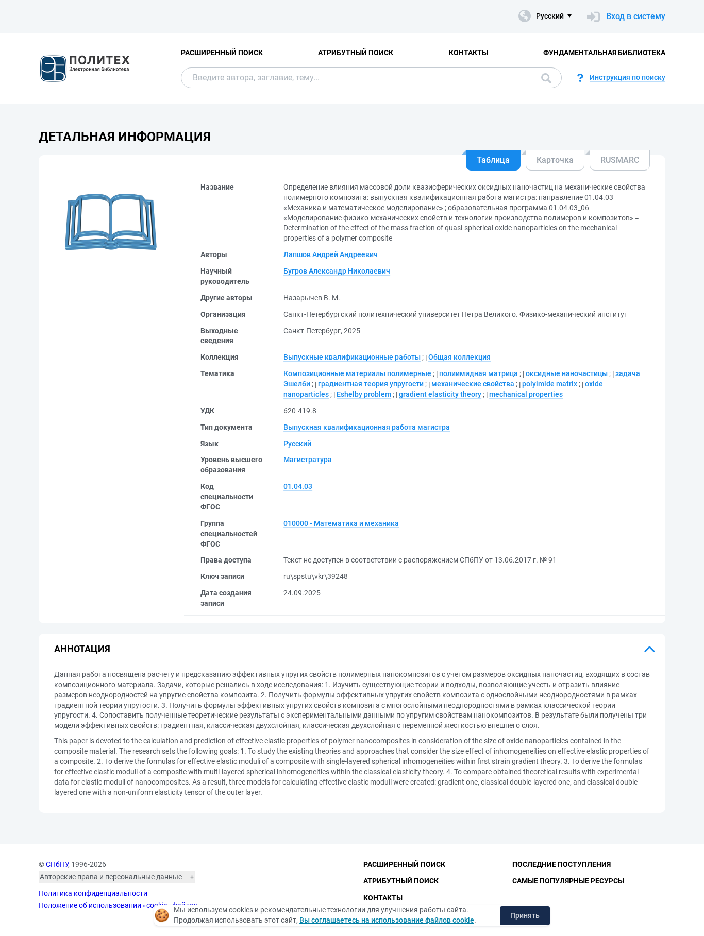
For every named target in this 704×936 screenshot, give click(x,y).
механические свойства (472, 384)
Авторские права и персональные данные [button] (111, 877)
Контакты (468, 52)
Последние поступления (561, 864)
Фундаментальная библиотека (604, 52)
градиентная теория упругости (371, 384)
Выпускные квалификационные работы (352, 357)
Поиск (544, 77)
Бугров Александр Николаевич (336, 271)
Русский (297, 443)
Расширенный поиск (222, 52)
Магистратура (307, 459)
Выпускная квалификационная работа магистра (366, 427)
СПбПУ (57, 864)
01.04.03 (297, 486)
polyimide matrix (549, 384)
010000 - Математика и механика (341, 523)
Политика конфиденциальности (93, 893)
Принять (525, 915)
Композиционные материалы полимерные (357, 373)
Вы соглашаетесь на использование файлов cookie (386, 920)
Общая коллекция (459, 357)
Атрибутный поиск (355, 52)
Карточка (555, 160)
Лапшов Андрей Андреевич (330, 254)
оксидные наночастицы (567, 373)
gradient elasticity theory (440, 394)
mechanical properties (526, 394)
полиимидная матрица (478, 373)
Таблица (493, 160)
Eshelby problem (364, 394)
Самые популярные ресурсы (568, 881)
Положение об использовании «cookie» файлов (118, 905)
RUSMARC (619, 160)
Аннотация (82, 648)
